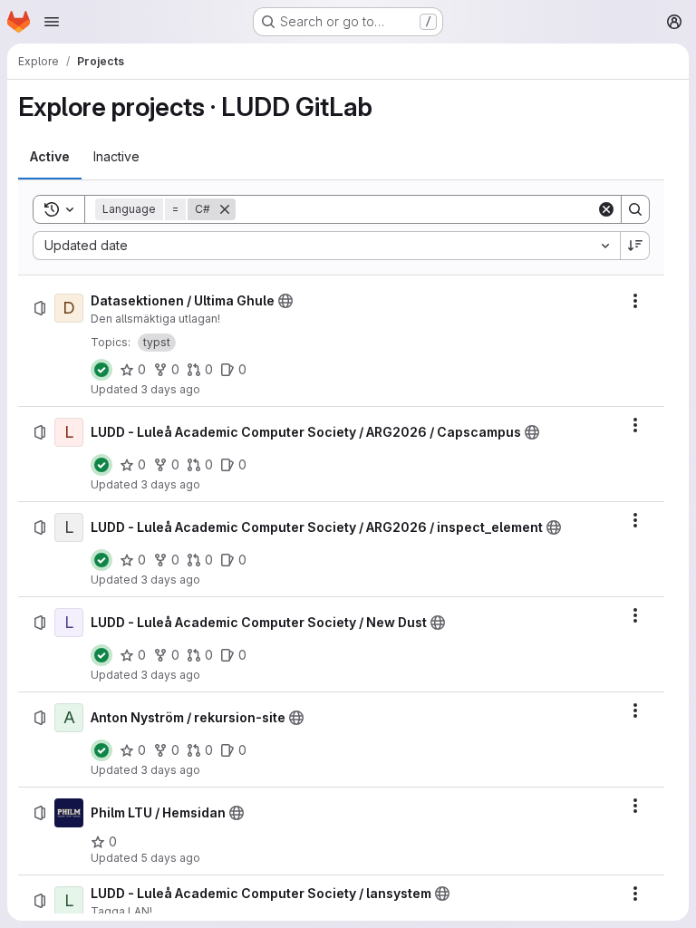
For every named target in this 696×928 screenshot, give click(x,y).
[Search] (635, 209)
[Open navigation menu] (51, 21)
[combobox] (326, 245)
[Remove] (225, 209)
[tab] (50, 156)
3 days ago (170, 389)
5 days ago (170, 858)
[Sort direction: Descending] (635, 245)
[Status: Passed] (101, 370)
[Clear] (606, 209)
